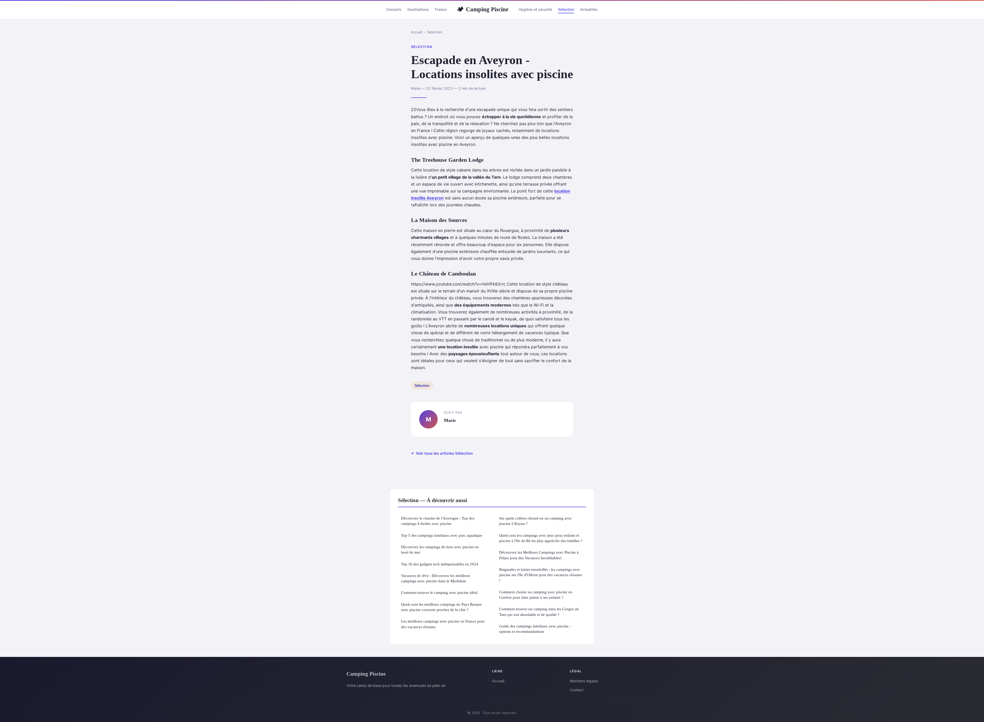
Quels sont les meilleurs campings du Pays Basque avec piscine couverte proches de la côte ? (441, 607)
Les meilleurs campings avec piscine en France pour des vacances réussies (443, 624)
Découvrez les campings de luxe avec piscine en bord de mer (440, 549)
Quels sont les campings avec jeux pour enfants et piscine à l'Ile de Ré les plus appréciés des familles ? (540, 538)
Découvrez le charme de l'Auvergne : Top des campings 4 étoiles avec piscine (437, 521)
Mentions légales (584, 681)
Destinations (418, 9)
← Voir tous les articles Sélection (442, 453)
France (441, 9)
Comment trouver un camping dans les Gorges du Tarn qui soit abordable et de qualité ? (539, 611)
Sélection (566, 9)
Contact (576, 690)
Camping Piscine (482, 9)
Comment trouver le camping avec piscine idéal (439, 592)
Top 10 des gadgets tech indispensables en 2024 (439, 564)
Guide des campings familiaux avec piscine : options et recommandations (535, 629)
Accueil (417, 32)
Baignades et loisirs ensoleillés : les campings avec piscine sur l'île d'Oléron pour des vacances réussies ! (540, 575)
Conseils (393, 9)
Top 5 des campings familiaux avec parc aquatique (441, 535)
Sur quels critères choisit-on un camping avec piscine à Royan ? (535, 521)
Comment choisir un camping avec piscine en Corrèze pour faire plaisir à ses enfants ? (535, 594)
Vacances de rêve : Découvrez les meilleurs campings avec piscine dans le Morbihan (435, 578)
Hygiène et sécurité (535, 9)
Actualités (589, 9)
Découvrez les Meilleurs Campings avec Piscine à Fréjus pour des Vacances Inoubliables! (539, 555)
